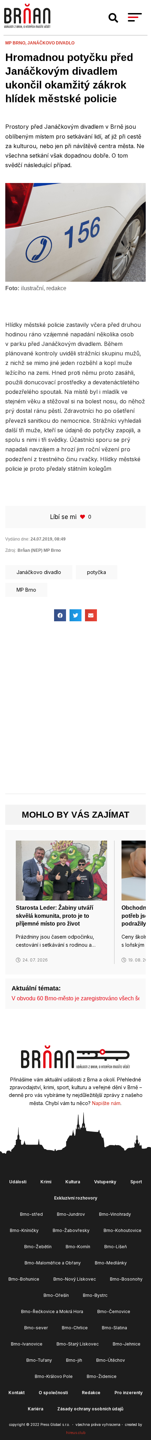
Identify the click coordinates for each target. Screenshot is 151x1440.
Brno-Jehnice (126, 1344)
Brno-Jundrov (71, 1214)
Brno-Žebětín (38, 1246)
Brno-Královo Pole (54, 1376)
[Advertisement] (75, 713)
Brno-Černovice (113, 1311)
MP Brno (26, 590)
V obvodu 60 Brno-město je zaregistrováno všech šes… (81, 998)
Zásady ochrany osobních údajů (90, 1408)
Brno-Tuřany (39, 1360)
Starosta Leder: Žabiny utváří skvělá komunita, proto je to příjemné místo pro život (54, 916)
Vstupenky (105, 1181)
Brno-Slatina (114, 1327)
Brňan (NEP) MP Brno (39, 550)
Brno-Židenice (102, 1376)
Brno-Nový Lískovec (74, 1279)
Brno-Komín (78, 1246)
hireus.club (75, 1432)
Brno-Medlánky (111, 1262)
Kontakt (16, 1392)
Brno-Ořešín (56, 1295)
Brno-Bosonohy (126, 1279)
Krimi (45, 1181)
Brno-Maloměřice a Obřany (53, 1262)
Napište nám (106, 1103)
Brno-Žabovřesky (71, 1230)
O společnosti (53, 1392)
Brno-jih (74, 1360)
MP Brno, (16, 43)
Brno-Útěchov (110, 1360)
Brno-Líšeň (115, 1246)
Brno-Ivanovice (26, 1344)
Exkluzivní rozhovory (75, 1198)
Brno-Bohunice (23, 1279)
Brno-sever (36, 1327)
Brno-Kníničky (24, 1230)
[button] (113, 18)
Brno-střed (31, 1214)
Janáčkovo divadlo (50, 43)
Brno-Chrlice (75, 1327)
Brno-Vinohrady (115, 1214)
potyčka (96, 572)
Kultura (72, 1181)
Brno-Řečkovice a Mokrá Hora (52, 1311)
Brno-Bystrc (95, 1295)
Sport (136, 1181)
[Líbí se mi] (83, 517)
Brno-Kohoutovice (123, 1230)
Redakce (91, 1392)
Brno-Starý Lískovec (78, 1344)
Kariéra (35, 1408)
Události (17, 1181)
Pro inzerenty (128, 1392)
